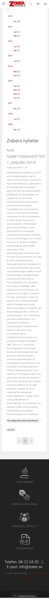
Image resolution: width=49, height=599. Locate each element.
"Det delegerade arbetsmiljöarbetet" (22, 420)
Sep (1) (17, 94)
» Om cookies (37, 573)
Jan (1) (17, 32)
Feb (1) (17, 86)
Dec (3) (17, 21)
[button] (3, 5)
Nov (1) (17, 75)
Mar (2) (17, 90)
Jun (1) (17, 61)
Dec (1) (17, 108)
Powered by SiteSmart (26, 596)
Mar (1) (17, 36)
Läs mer (10, 430)
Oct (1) (17, 98)
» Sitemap (24, 577)
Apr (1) (17, 50)
